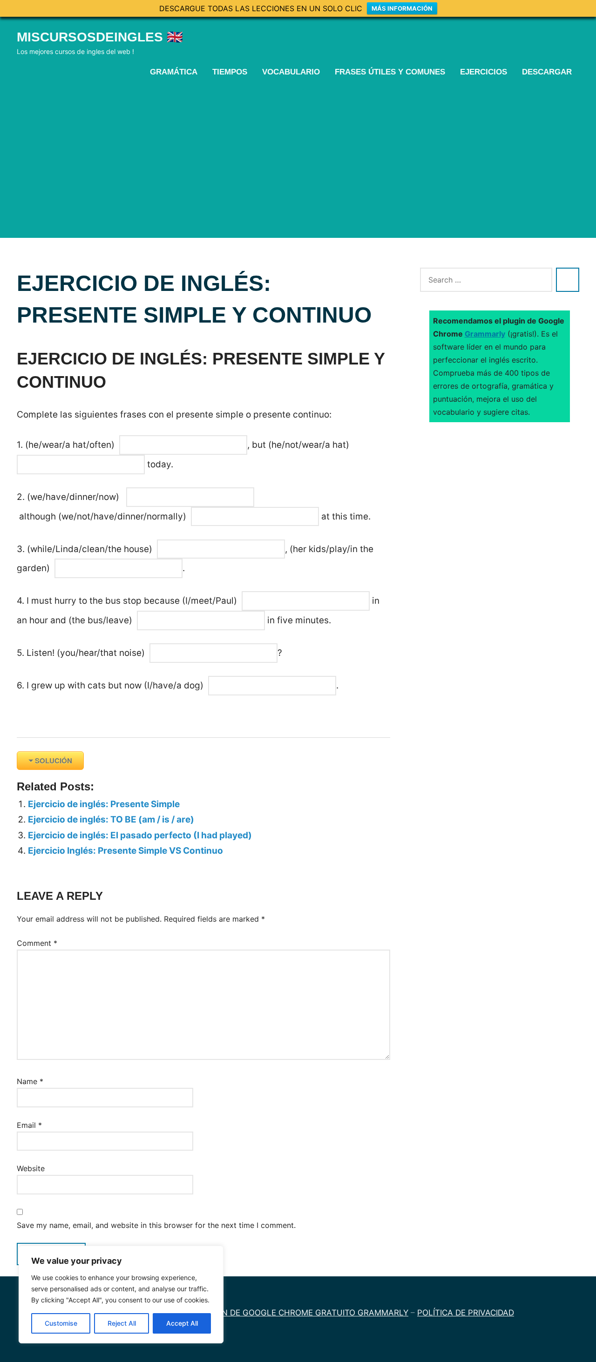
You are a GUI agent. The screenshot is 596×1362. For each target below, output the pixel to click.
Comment (37, 943)
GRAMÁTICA (173, 71)
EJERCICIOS (483, 71)
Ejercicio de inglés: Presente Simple (104, 804)
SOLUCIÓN (53, 760)
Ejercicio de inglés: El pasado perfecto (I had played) (140, 835)
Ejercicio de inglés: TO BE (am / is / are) (111, 819)
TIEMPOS (229, 71)
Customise (61, 1323)
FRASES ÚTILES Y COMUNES (390, 71)
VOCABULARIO (291, 71)
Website (31, 1168)
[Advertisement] (298, 157)
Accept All (182, 1323)
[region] (121, 1294)
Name (30, 1081)
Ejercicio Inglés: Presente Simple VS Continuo (125, 850)
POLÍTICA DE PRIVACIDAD (465, 1312)
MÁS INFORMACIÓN (402, 8)
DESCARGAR (547, 71)
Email (29, 1125)
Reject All (122, 1323)
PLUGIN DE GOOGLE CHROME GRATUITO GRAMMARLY (303, 1312)
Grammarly (485, 333)
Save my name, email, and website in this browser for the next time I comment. (156, 1225)
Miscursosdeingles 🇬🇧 (100, 37)
